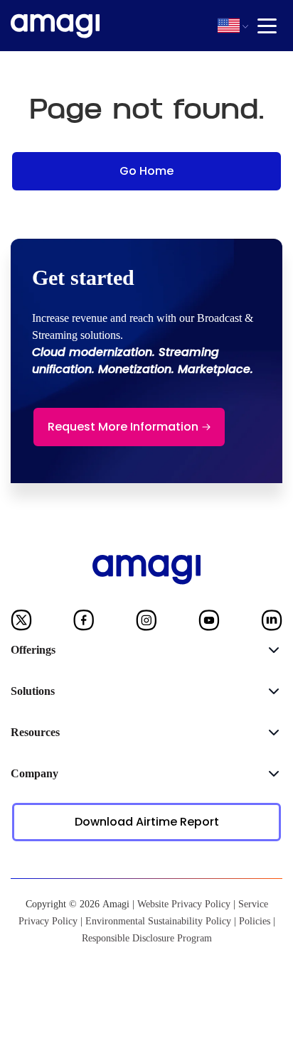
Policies (254, 921)
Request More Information (123, 426)
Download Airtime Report (147, 822)
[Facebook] (84, 623)
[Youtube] (209, 623)
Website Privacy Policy (183, 904)
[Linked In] (271, 623)
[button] (228, 25)
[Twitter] (21, 623)
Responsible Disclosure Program (147, 938)
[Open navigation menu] (267, 26)
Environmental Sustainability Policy (158, 921)
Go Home (146, 171)
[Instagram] (146, 623)
